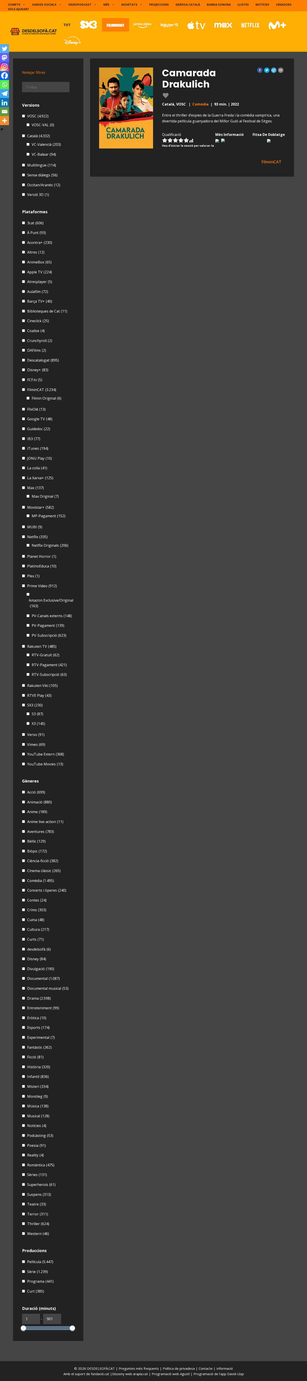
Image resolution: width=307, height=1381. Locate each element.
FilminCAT (41, 389)
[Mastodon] (4, 57)
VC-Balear (44, 154)
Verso (35, 734)
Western (38, 1233)
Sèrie (37, 1271)
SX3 (35, 705)
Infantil (38, 1076)
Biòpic (37, 851)
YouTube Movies (45, 764)
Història (38, 1066)
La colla (37, 468)
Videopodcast (79, 4)
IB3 (33, 438)
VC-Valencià (46, 144)
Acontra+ (39, 242)
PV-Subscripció (49, 635)
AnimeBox (39, 262)
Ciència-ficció (42, 860)
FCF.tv (34, 379)
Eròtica (36, 1017)
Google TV (39, 418)
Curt (35, 1291)
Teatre (36, 1204)
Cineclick (38, 320)
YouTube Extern (45, 754)
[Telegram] (4, 93)
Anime (37, 811)
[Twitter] (4, 48)
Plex (33, 576)
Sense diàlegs (42, 175)
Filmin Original (46, 398)
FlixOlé (36, 409)
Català (38, 135)
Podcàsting (40, 1135)
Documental (43, 978)
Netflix (37, 536)
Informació (224, 1368)
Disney (36, 958)
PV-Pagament (48, 625)
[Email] (4, 111)
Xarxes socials (44, 4)
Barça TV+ (39, 301)
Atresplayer (39, 281)
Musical (38, 1115)
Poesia (36, 1145)
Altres (35, 252)
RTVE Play (39, 695)
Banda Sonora (219, 4)
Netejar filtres (33, 72)
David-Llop (235, 1374)
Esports (38, 1027)
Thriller (38, 1223)
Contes (37, 900)
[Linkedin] (4, 102)
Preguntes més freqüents (139, 1368)
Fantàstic (39, 1047)
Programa (40, 1281)
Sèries (37, 1174)
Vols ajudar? (18, 9)
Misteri (38, 1086)
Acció (36, 792)
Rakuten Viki (42, 685)
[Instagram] (4, 66)
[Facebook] (4, 75)
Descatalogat (43, 360)
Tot (67, 24)
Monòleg (37, 1096)
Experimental (41, 1037)
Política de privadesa (179, 1368)
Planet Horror (41, 556)
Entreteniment (43, 1007)
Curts (35, 939)
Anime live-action (45, 821)
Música (38, 1106)
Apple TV (39, 272)
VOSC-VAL (43, 124)
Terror (37, 1214)
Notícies (262, 4)
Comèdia (200, 104)
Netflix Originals (50, 545)
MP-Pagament (48, 515)
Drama (39, 998)
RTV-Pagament (49, 664)
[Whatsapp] (4, 84)
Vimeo (36, 744)
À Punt (36, 232)
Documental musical (48, 988)
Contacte (206, 1368)
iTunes (37, 448)
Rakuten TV (41, 646)
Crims (36, 909)
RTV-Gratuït (45, 654)
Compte (14, 4)
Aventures (40, 831)
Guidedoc (38, 428)
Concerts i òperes (46, 890)
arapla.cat (140, 1374)
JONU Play (39, 458)
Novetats (129, 4)
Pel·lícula (40, 1261)
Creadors (283, 4)
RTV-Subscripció (49, 674)
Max (35, 487)
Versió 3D (38, 194)
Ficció (35, 1057)
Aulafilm (37, 291)
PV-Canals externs (52, 615)
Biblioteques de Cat (47, 311)
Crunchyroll (39, 340)
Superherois (41, 1184)
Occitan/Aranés (43, 184)
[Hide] (2, 129)
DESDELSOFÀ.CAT (101, 1368)
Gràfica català (188, 4)
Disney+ (37, 369)
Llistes (243, 4)
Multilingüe (41, 165)
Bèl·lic (36, 841)
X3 (38, 723)
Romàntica (40, 1165)
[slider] (23, 1328)
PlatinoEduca (41, 566)
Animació (39, 802)
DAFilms (36, 350)
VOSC (38, 116)
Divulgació (40, 968)
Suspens (39, 1194)
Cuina (35, 919)
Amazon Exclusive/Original (51, 603)
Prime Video (42, 585)
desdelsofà (39, 949)
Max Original (45, 496)
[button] (260, 70)
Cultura (38, 929)
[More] (4, 120)
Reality (35, 1155)
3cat (35, 222)
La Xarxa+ (40, 477)
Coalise (36, 330)
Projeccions (159, 4)
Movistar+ (40, 507)
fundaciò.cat (100, 1374)
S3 (37, 713)
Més (106, 4)
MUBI (34, 526)
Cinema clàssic (44, 870)
